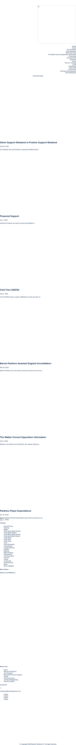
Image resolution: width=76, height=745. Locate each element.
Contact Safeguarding (11, 680)
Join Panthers (71, 49)
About (74, 48)
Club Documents (9, 678)
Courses (6, 557)
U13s (74, 64)
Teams (6, 559)
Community (72, 56)
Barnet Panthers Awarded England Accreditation (25, 363)
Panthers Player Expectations (15, 511)
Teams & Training (70, 63)
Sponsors (73, 59)
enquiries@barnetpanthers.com (10, 691)
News (74, 61)
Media (6, 529)
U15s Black (72, 66)
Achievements (71, 58)
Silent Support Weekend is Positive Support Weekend (28, 142)
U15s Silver (72, 69)
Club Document (9, 556)
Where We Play (71, 53)
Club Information (70, 73)
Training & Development (68, 71)
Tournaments (8, 546)
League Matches (9, 548)
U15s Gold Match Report (12, 536)
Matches (6, 551)
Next (6, 519)
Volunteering (8, 554)
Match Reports (8, 553)
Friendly (6, 549)
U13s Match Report (10, 533)
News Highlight (9, 566)
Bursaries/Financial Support (13, 675)
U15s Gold (72, 68)
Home (74, 46)
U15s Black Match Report (12, 534)
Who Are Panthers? (10, 671)
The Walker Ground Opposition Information (62, 54)
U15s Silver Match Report (12, 531)
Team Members (71, 51)
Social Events (8, 526)
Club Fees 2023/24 (9, 290)
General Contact (9, 681)
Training (6, 528)
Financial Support (9, 216)
